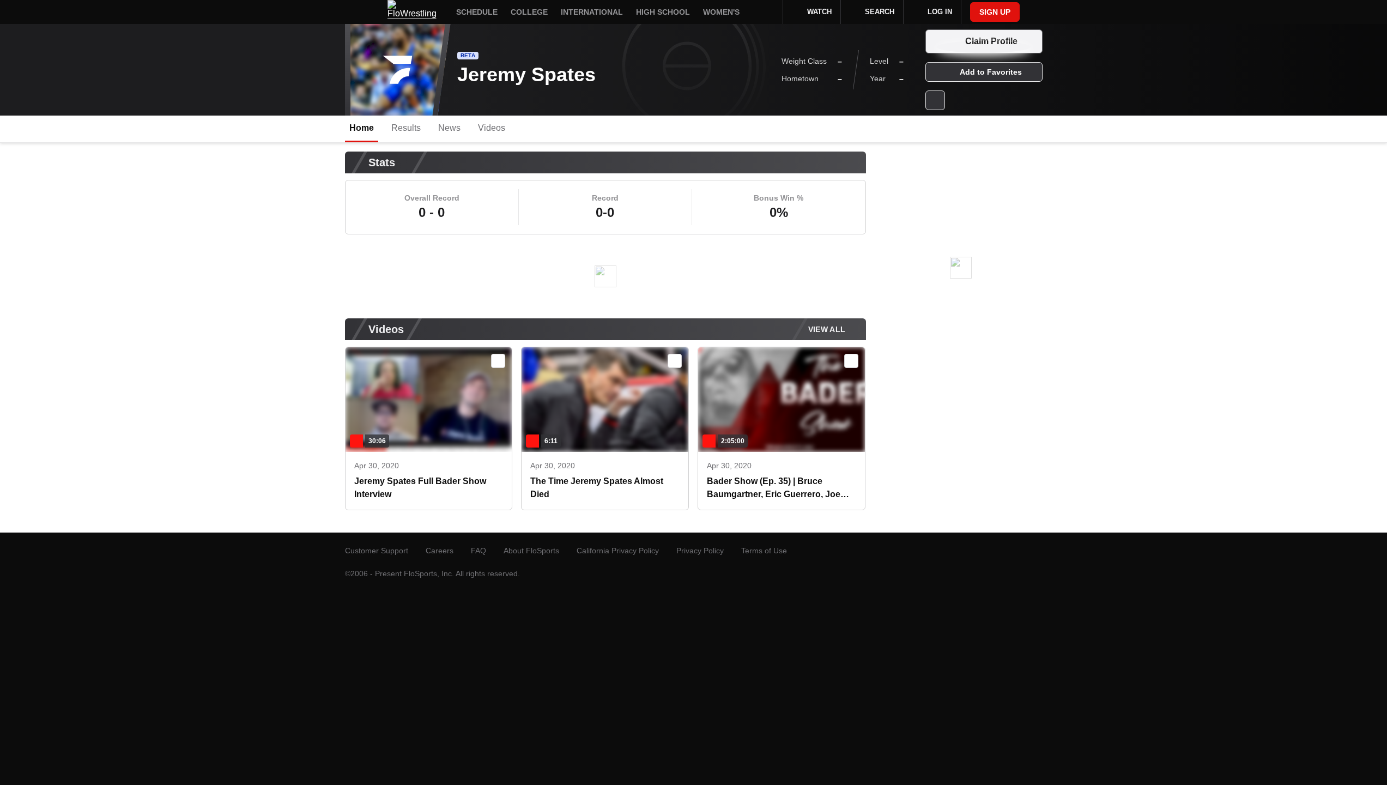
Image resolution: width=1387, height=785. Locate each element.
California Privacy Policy (618, 550)
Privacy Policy (700, 550)
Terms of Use (764, 550)
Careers (439, 550)
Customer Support (376, 550)
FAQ (478, 550)
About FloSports (531, 550)
